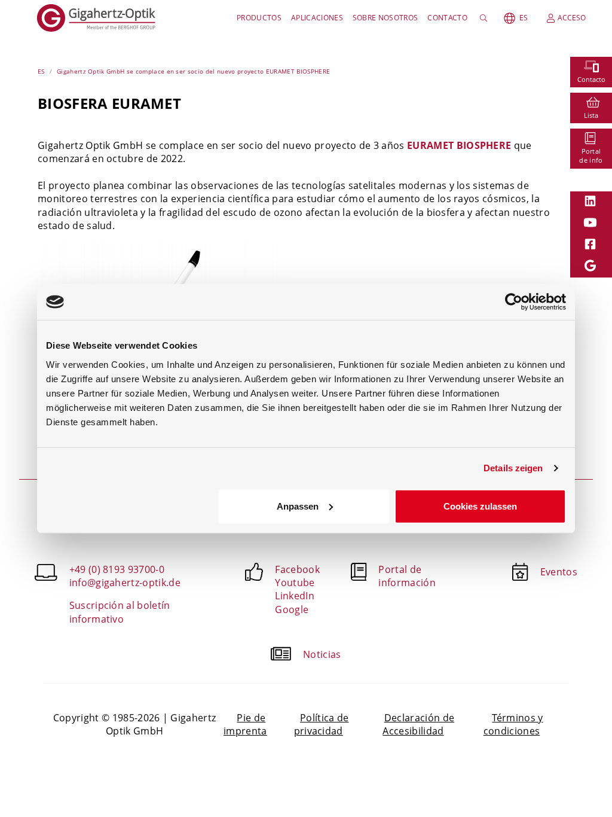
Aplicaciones (317, 18)
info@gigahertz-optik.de (124, 582)
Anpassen (298, 506)
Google (291, 609)
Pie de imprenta (245, 724)
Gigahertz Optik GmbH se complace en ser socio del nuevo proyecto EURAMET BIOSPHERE (193, 71)
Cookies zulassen (480, 506)
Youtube (294, 582)
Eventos (558, 571)
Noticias (322, 654)
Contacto (447, 18)
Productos (259, 18)
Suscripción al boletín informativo (119, 612)
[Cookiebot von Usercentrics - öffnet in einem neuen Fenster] (513, 302)
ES (523, 18)
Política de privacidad (321, 724)
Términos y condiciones (513, 724)
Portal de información (407, 576)
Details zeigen (513, 468)
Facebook (297, 569)
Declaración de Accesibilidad (418, 724)
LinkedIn (294, 595)
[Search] (485, 18)
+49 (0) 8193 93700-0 (116, 569)
